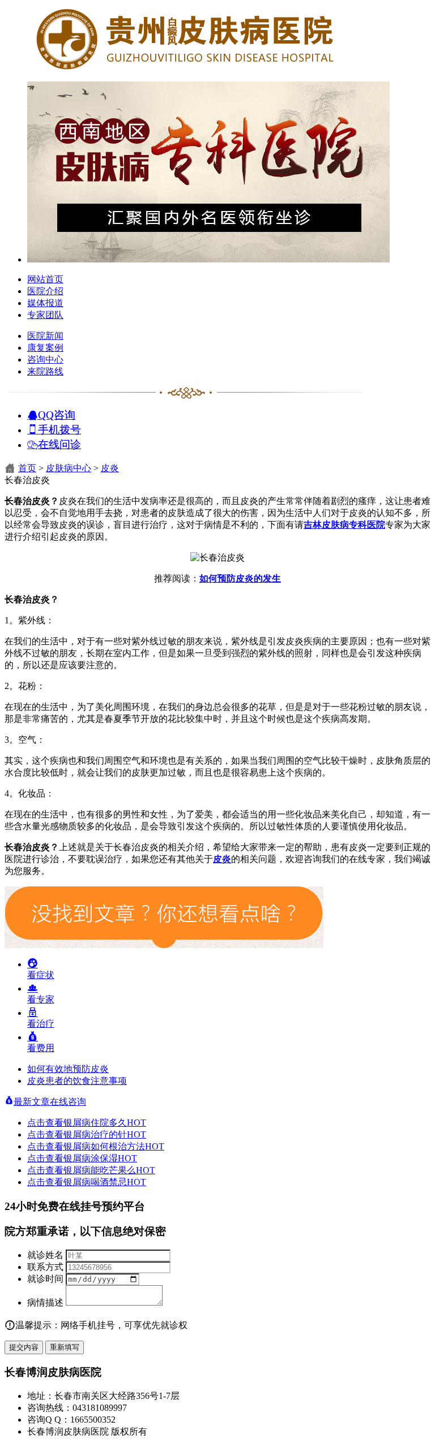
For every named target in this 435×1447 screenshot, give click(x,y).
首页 (27, 468)
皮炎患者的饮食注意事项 (77, 1081)
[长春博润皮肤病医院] (186, 69)
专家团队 (45, 315)
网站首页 (45, 279)
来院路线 (45, 371)
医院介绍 (45, 291)
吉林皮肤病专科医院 (344, 524)
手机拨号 (59, 429)
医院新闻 (45, 336)
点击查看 (45, 1122)
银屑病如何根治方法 (113, 1146)
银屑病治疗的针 (104, 1134)
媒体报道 (45, 303)
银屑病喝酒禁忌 (104, 1182)
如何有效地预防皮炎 (68, 1069)
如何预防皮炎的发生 (240, 578)
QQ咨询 (56, 414)
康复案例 (45, 347)
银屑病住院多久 (104, 1122)
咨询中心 (45, 359)
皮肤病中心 (68, 468)
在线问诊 (59, 443)
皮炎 (110, 468)
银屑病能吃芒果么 (109, 1170)
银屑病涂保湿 (100, 1158)
